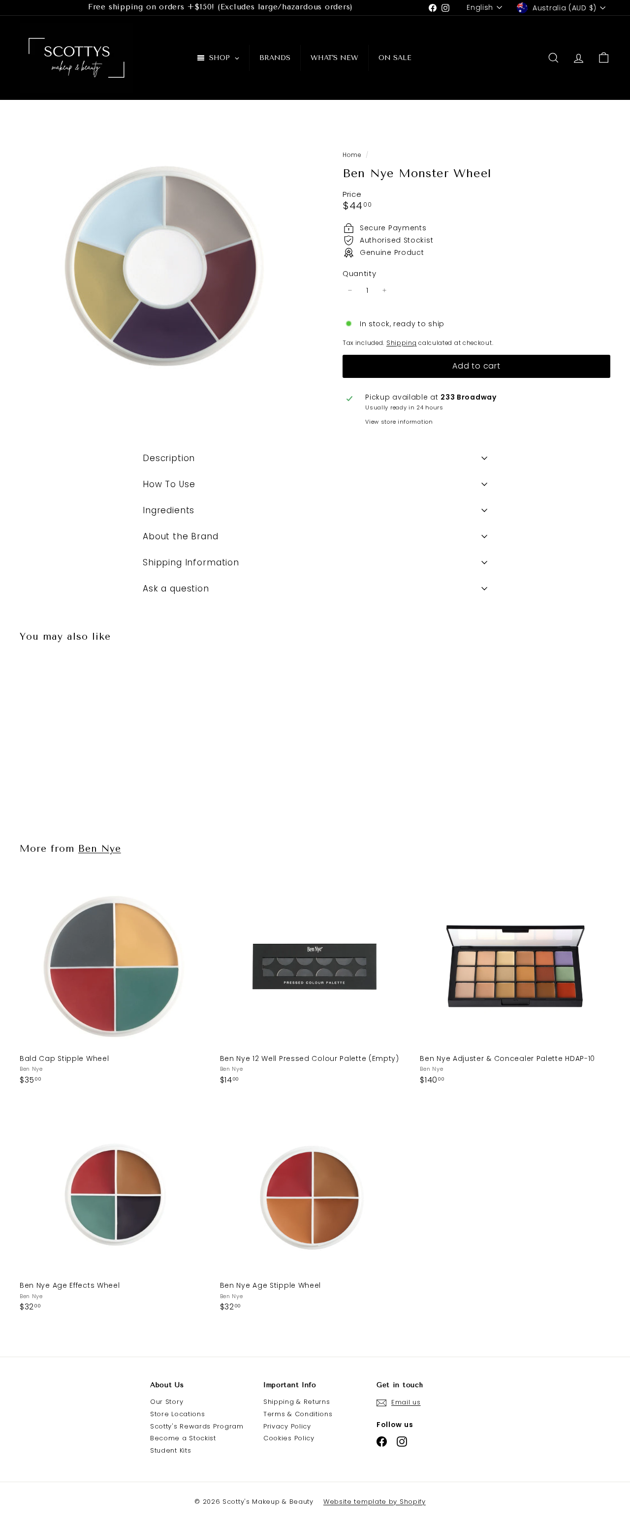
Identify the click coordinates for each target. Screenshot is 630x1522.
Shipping (401, 343)
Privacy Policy (287, 1426)
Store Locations (177, 1414)
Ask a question (176, 588)
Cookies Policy (289, 1438)
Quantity (360, 274)
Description (169, 458)
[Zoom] (164, 269)
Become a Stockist (183, 1438)
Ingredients (168, 510)
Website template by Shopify (374, 1501)
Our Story (166, 1401)
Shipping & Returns (296, 1401)
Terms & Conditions (298, 1414)
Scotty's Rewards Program (197, 1426)
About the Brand (181, 536)
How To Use (169, 484)
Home (353, 155)
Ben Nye (99, 848)
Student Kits (170, 1450)
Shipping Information (191, 562)
